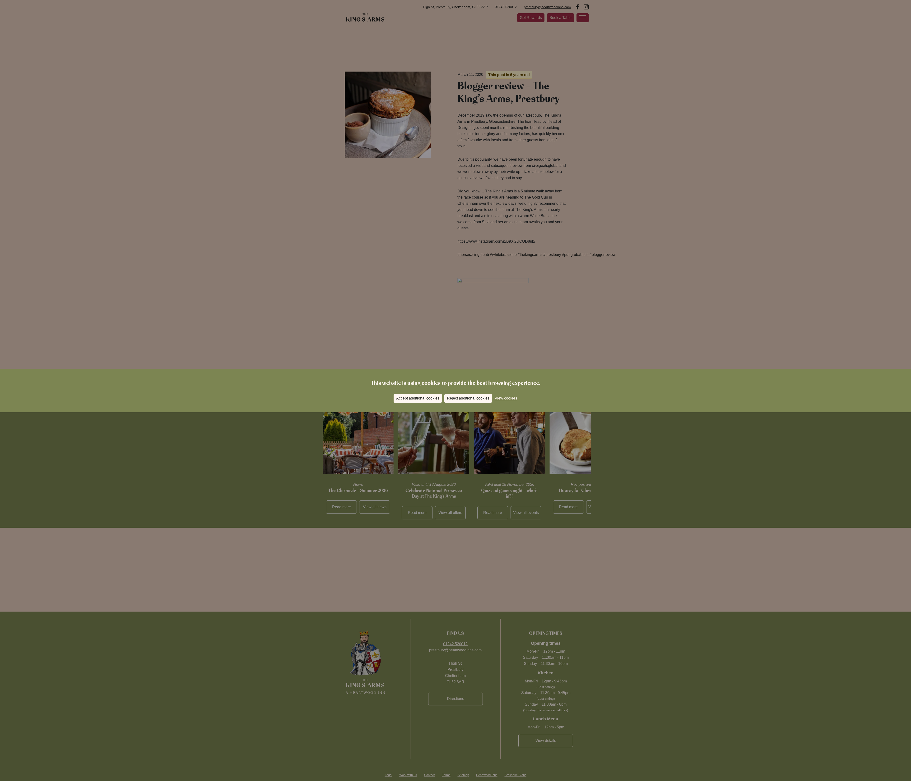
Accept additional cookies (417, 398)
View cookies (506, 398)
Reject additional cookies (468, 398)
